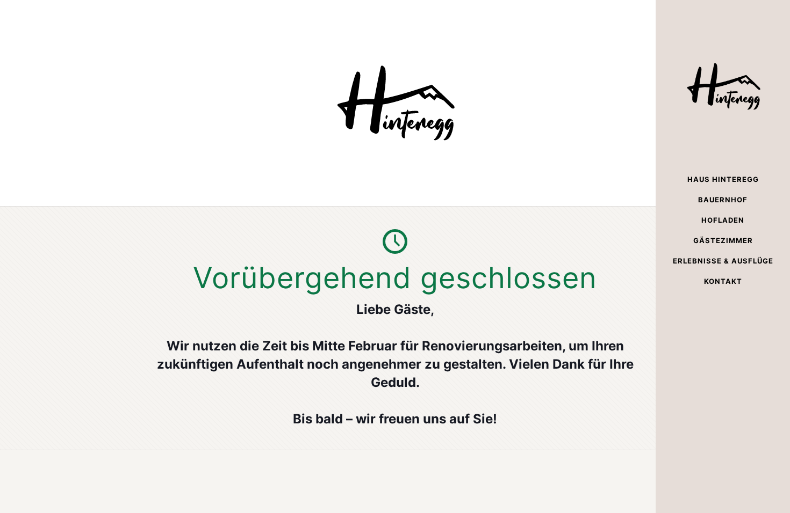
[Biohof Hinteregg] (723, 84)
